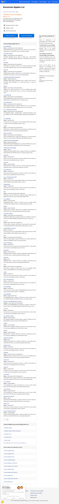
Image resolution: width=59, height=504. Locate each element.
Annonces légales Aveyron (9, 450)
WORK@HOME (7, 184)
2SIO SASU (6, 162)
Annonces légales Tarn (8, 481)
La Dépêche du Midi (8, 427)
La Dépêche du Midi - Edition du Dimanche (12, 430)
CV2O (5, 264)
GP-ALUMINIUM (7, 199)
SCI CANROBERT (7, 286)
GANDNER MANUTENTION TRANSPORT (12, 77)
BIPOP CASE (6, 403)
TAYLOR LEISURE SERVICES (10, 411)
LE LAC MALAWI (7, 381)
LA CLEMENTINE (7, 118)
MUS (5, 191)
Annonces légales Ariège (9, 469)
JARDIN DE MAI (7, 345)
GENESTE (6, 367)
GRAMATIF (6, 352)
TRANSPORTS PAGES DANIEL (10, 148)
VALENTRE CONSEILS (8, 53)
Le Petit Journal (7, 440)
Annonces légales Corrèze (9, 456)
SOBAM (5, 86)
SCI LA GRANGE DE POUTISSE (10, 109)
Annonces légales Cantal (9, 453)
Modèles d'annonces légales (36, 493)
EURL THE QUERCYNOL (9, 279)
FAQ (49, 1)
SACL (5, 235)
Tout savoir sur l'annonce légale (36, 491)
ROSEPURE (6, 155)
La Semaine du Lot (7, 434)
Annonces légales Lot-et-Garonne (10, 463)
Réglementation (33, 497)
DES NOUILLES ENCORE (9, 396)
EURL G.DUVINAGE (8, 133)
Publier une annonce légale (24, 1)
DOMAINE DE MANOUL (8, 338)
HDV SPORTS (6, 374)
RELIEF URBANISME (8, 243)
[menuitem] (24, 2)
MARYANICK (6, 250)
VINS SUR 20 (6, 360)
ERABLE (5, 206)
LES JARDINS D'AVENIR (9, 316)
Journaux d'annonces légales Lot (20, 442)
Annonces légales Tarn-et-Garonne (11, 466)
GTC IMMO (6, 62)
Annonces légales (43, 1)
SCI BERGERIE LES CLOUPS (10, 228)
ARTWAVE (6, 70)
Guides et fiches (33, 495)
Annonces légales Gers (8, 475)
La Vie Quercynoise (8, 437)
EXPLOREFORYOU (7, 169)
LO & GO (5, 221)
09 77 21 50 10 (55, 1)
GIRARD (5, 323)
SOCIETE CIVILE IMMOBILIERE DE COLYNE (13, 301)
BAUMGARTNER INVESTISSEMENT (11, 140)
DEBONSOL (6, 257)
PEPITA (5, 272)
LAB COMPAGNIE (7, 46)
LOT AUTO (6, 308)
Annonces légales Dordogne (9, 459)
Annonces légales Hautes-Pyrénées (11, 478)
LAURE (5, 126)
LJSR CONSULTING (8, 102)
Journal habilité (35, 1)
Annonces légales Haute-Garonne (10, 472)
